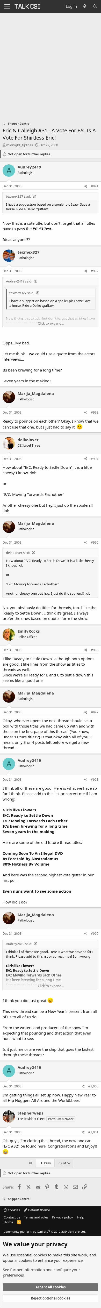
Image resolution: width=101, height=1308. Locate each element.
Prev (47, 1163)
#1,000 (93, 1086)
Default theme (38, 1210)
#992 (94, 271)
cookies (40, 1254)
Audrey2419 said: (19, 281)
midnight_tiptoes (19, 145)
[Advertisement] (50, 65)
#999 (94, 933)
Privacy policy (62, 1217)
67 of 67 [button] (64, 1163)
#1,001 (93, 1132)
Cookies (13, 1210)
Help (80, 1217)
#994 (94, 459)
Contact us (12, 1217)
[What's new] (85, 6)
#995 (94, 542)
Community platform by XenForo (45, 1231)
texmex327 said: (18, 196)
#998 (94, 779)
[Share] (86, 186)
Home (8, 1222)
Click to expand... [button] (51, 323)
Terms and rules (36, 1217)
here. (42, 1146)
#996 (94, 650)
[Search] (95, 6)
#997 (94, 712)
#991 (94, 186)
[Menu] (7, 6)
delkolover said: (18, 552)
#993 (94, 412)
